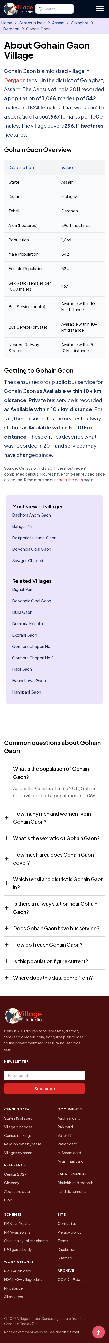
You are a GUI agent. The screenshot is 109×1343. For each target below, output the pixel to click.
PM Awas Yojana (17, 1232)
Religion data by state (22, 1144)
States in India (32, 22)
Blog (8, 1200)
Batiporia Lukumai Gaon (34, 537)
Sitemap (65, 1258)
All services (13, 1296)
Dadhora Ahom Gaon (31, 515)
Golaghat (80, 22)
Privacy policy (70, 1232)
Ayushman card (71, 1161)
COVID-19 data (71, 1279)
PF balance (13, 1288)
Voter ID (64, 1135)
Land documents (72, 1191)
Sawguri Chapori (27, 560)
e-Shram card (69, 1152)
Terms (63, 1240)
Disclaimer (67, 1249)
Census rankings (18, 1135)
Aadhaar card (69, 1118)
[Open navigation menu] (100, 8)
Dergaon (11, 28)
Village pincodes (18, 1126)
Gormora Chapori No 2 (33, 657)
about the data (70, 479)
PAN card (65, 1126)
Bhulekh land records (76, 1182)
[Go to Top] (98, 1332)
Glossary (11, 1182)
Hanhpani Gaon (26, 692)
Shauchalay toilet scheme (26, 1240)
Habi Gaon (22, 669)
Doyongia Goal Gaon (31, 549)
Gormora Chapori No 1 (32, 646)
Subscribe (44, 1088)
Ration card (67, 1144)
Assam (58, 22)
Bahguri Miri (22, 526)
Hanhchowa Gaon (29, 680)
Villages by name (18, 1152)
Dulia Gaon (22, 612)
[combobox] (54, 9)
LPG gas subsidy (18, 1249)
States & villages (18, 1118)
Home (6, 22)
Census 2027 (15, 1174)
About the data (17, 1191)
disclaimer (70, 1332)
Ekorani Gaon (24, 635)
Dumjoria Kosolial (28, 623)
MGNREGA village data (23, 1279)
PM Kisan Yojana (17, 1223)
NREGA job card (17, 1271)
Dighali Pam (22, 589)
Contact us (67, 1223)
